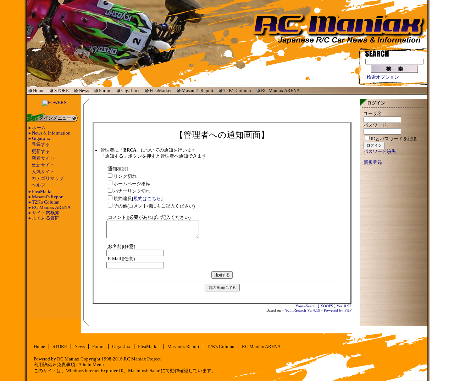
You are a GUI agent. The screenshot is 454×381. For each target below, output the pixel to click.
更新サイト (43, 165)
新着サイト (43, 158)
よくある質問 (46, 218)
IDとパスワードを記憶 (394, 138)
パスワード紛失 (380, 151)
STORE (61, 90)
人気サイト (43, 171)
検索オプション (383, 77)
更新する (41, 151)
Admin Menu (91, 364)
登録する (41, 144)
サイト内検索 (46, 212)
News (84, 90)
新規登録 (373, 162)
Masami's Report (198, 90)
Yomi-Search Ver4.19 (302, 310)
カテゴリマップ (48, 178)
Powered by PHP (337, 310)
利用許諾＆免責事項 (54, 364)
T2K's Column (237, 90)
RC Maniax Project (142, 359)
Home (38, 90)
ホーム (39, 127)
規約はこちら (147, 198)
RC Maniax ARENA (280, 90)
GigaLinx (130, 90)
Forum (105, 90)
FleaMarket (161, 90)
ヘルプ (38, 185)
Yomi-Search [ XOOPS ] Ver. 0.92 (323, 306)
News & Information (51, 133)
